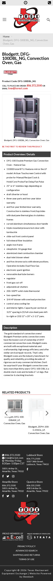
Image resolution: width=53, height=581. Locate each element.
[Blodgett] (10, 76)
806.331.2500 (33, 485)
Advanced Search (26, 550)
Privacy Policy (26, 546)
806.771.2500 (33, 458)
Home (6, 36)
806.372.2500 (34, 85)
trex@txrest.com (18, 88)
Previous (6, 413)
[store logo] (26, 19)
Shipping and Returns (26, 555)
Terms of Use (26, 559)
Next (46, 413)
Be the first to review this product (22, 146)
